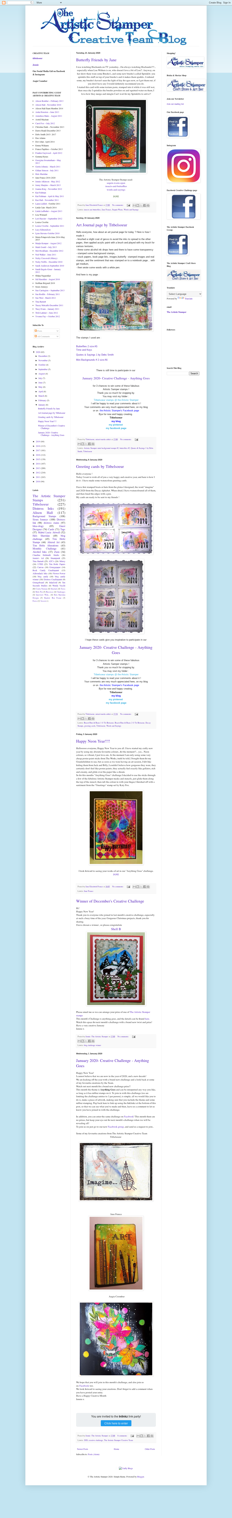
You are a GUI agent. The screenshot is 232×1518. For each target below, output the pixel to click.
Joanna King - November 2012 (48, 188)
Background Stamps (44, 516)
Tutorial (43, 601)
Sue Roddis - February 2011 (47, 294)
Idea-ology (38, 526)
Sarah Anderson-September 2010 (49, 265)
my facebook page (116, 428)
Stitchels (54, 588)
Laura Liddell (41, 203)
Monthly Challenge (44, 548)
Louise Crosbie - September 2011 (49, 225)
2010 (38, 481)
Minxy (62, 561)
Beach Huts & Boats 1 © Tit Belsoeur (99, 722)
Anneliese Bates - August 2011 (48, 115)
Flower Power (59, 573)
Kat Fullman (40, 192)
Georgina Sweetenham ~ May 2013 (48, 161)
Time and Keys (84, 349)
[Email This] (134, 205)
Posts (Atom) (94, 1454)
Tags (62, 529)
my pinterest (116, 424)
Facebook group (116, 1126)
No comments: (118, 205)
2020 (86, 1440)
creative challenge (96, 1440)
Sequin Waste (117, 209)
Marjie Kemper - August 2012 (48, 243)
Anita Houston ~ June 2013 (47, 112)
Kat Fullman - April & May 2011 (49, 196)
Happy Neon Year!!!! (93, 741)
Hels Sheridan (41, 174)
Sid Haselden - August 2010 (47, 279)
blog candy (43, 576)
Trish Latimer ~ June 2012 (46, 312)
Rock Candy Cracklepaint (46, 570)
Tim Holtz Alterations (46, 545)
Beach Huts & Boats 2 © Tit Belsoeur (129, 722)
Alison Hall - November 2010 (48, 104)
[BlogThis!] (138, 205)
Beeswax (49, 592)
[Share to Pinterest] (148, 205)
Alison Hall (43, 512)
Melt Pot (39, 592)
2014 (38, 463)
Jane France (106, 209)
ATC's (51, 561)
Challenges (61, 592)
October (42, 364)
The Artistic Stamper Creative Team (118, 1440)
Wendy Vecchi (58, 585)
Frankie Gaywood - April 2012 (48, 152)
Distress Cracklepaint (53, 579)
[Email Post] (128, 205)
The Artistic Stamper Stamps (49, 498)
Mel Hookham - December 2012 (49, 250)
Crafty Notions (41, 588)
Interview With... (43, 594)
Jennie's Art (38, 558)
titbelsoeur (37, 58)
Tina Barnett (40, 301)
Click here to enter (116, 1423)
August (41, 373)
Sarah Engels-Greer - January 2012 (48, 270)
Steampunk (55, 558)
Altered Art (53, 542)
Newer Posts (82, 1448)
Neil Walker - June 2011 (45, 254)
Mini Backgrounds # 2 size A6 (91, 359)
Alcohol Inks (40, 552)
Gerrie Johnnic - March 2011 (47, 166)
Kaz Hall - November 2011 (47, 199)
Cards (51, 529)
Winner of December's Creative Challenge (110, 901)
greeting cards (89, 726)
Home (116, 1448)
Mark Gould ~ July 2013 (46, 247)
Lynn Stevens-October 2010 (47, 233)
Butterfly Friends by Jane (96, 59)
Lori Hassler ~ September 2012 (48, 218)
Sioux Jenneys (40, 519)
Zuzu (56, 552)
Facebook (129, 1116)
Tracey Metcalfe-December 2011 (49, 305)
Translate (188, 298)
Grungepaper (55, 567)
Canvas (40, 567)
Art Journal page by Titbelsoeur (101, 224)
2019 (38, 441)
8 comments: (122, 1435)
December (43, 355)
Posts (39, 330)
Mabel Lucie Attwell (49, 532)
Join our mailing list (175, 103)
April (41, 391)
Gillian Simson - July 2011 (47, 170)
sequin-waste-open (116, 183)
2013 (38, 468)
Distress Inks (43, 508)
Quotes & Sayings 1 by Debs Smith (95, 354)
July (40, 378)
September (43, 369)
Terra (63, 588)
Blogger (140, 1476)
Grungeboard (38, 582)
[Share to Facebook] (144, 205)
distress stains (51, 522)
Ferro (35, 601)
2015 (38, 459)
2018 (38, 445)
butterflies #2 (125, 448)
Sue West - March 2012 (45, 297)
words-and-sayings (116, 189)
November (43, 360)
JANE (116, 874)
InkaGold (53, 582)
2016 (38, 454)
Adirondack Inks (40, 573)
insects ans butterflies (92, 209)
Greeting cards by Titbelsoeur (100, 466)
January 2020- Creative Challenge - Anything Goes (116, 650)
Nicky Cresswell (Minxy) (46, 258)
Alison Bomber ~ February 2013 (49, 100)
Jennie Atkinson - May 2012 (47, 181)
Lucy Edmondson (43, 229)
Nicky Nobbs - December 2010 (48, 261)
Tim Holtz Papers (57, 564)
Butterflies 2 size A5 (86, 346)
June (40, 382)
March (41, 395)
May (40, 386)
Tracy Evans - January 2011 (47, 308)
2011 (38, 477)
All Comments (43, 336)
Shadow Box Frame (52, 598)
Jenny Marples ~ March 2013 (48, 185)
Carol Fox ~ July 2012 (45, 123)
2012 (38, 472)
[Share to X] (141, 205)
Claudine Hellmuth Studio (46, 555)
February (42, 400)
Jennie (36, 64)
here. (147, 1018)
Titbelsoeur (87, 451)
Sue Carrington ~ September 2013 (50, 290)
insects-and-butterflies (116, 186)
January (42, 404)
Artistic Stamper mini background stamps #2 (101, 448)
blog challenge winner (92, 1045)
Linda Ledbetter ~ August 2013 (48, 211)
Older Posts (150, 1448)
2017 (38, 450)
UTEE (40, 564)
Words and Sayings (131, 209)
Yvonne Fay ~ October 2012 (47, 316)
